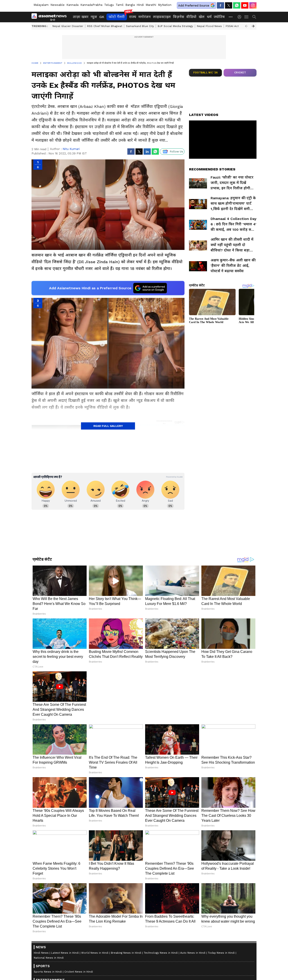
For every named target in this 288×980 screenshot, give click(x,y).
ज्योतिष (219, 17)
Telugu (109, 5)
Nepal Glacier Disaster (67, 26)
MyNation (164, 5)
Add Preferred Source (193, 5)
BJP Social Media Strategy (175, 26)
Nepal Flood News (209, 26)
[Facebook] (220, 5)
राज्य (132, 17)
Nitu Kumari (71, 149)
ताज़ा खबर (80, 17)
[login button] (240, 17)
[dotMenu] (231, 16)
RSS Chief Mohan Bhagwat (104, 26)
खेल (202, 17)
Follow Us (176, 151)
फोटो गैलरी (117, 17)
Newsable (57, 5)
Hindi (140, 5)
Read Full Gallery (108, 426)
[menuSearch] (254, 17)
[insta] (252, 5)
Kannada (72, 5)
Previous (246, 26)
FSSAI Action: (234, 26)
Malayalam (41, 5)
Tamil (120, 5)
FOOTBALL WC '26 (205, 72)
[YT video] (244, 5)
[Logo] (51, 17)
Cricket (240, 72)
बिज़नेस (178, 17)
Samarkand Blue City (140, 26)
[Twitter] (228, 5)
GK (101, 17)
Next (253, 26)
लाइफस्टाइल (162, 17)
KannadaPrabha (91, 5)
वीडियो (191, 17)
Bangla (130, 5)
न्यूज (94, 17)
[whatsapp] (236, 5)
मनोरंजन (144, 17)
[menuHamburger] (246, 16)
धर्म (209, 17)
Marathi (151, 5)
